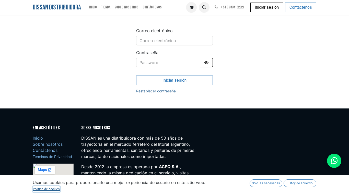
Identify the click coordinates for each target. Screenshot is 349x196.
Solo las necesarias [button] (266, 183)
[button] (204, 7)
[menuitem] (93, 7)
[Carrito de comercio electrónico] (191, 7)
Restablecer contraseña (156, 91)
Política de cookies (46, 189)
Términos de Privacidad (52, 156)
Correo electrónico (154, 30)
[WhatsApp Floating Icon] (334, 161)
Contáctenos (300, 7)
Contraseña (147, 52)
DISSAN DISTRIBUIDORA (57, 7)
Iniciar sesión (267, 7)
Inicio (38, 138)
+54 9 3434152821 (232, 7)
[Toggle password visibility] (206, 62)
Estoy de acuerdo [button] (300, 183)
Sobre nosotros (48, 144)
